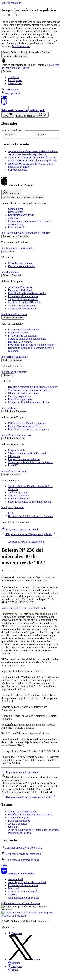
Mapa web (13, 888)
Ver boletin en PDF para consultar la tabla (23, 608)
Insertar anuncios (17, 227)
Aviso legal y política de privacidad (27, 882)
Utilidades (13, 826)
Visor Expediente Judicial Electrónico (28, 453)
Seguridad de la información (23, 299)
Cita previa (14, 456)
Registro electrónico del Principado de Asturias (33, 386)
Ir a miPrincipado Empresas (16, 435)
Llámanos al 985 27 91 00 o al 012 (23, 847)
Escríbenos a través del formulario (23, 853)
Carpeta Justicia (16, 450)
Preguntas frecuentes (19, 498)
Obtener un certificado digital (23, 393)
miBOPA (13, 218)
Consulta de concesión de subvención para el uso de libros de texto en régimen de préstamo (32, 159)
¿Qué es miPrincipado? (20, 287)
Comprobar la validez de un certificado (29, 402)
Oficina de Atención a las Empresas (27, 423)
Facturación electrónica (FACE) (25, 426)
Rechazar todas (14, 56)
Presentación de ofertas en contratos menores (32, 344)
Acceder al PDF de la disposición (26, 541)
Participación (15, 80)
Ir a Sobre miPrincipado (14, 314)
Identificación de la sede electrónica (27, 293)
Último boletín (16, 208)
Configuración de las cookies (23, 897)
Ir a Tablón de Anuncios (14, 371)
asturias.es (13, 77)
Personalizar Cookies (39, 52)
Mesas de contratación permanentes (27, 338)
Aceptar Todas (14, 52)
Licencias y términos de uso (23, 296)
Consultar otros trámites (20, 263)
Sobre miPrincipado (18, 817)
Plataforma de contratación (22, 335)
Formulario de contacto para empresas (28, 429)
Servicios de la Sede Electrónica (25, 302)
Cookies (12, 894)
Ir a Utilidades (8, 408)
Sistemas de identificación (22, 308)
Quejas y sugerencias (19, 396)
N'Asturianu (11, 89)
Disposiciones (15, 211)
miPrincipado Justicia (19, 832)
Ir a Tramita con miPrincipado (17, 248)
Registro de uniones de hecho (24, 459)
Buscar (40, 134)
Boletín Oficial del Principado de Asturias (30, 516)
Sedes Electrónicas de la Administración (29, 501)
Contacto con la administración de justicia (30, 462)
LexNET (13, 465)
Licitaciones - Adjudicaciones (24, 329)
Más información (21, 46)
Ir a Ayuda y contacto (12, 507)
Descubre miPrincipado (20, 290)
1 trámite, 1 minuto (18, 492)
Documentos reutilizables (21, 266)
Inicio (11, 513)
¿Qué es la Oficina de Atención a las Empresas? (33, 829)
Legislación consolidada (21, 214)
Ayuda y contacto (17, 823)
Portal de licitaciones (19, 332)
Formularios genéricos (20, 399)
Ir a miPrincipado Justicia (14, 471)
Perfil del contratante (19, 820)
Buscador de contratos (20, 341)
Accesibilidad (15, 879)
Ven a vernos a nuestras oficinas (22, 859)
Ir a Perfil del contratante (14, 356)
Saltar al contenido (11, 2)
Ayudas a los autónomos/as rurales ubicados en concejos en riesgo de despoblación (33, 153)
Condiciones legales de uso (22, 305)
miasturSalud (15, 83)
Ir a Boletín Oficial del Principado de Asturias (25, 232)
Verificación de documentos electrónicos (29, 390)
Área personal (12, 93)
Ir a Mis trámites (10, 272)
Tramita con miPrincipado (22, 811)
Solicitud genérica (17, 169)
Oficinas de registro (18, 495)
